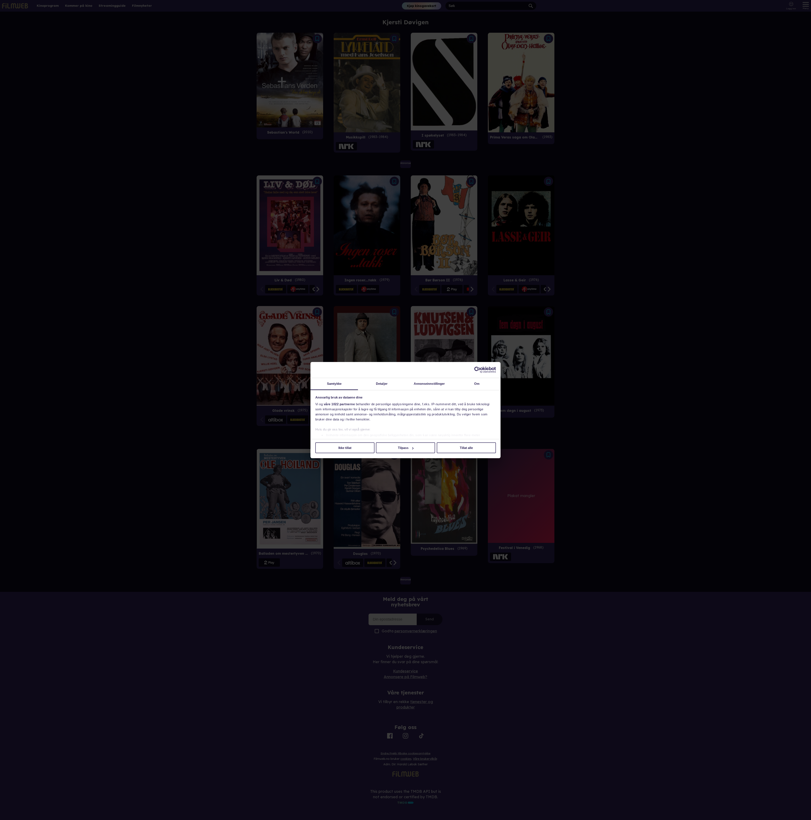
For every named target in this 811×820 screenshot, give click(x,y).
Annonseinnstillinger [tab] (429, 383)
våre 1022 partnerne (339, 404)
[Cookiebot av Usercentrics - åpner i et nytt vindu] (477, 370)
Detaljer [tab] (382, 383)
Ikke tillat (344, 448)
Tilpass (403, 448)
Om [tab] (476, 383)
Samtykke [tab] (334, 383)
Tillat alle (466, 448)
